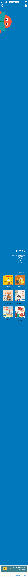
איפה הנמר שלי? (20, 302)
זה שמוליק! (8, 287)
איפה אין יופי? (7, 318)
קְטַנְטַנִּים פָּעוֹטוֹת (21, 576)
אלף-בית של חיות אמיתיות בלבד (20, 319)
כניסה (5, 2)
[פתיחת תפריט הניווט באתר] (26, 2)
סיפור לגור (20, 287)
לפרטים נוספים (22, 570)
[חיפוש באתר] (26, 5)
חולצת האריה (8, 302)
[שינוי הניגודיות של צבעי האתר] (2, 2)
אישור (5, 568)
